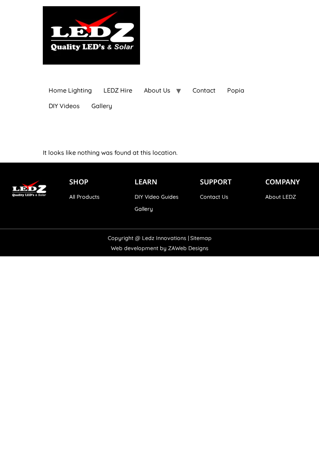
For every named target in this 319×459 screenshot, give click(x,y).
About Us (157, 90)
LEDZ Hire (117, 90)
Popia (235, 90)
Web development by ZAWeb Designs (160, 248)
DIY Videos (64, 106)
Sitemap (201, 238)
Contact (204, 90)
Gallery (101, 106)
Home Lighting (70, 90)
